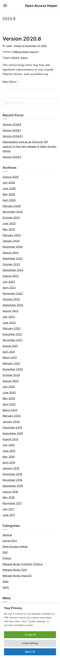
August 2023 (11, 275)
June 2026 (9, 188)
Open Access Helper (41, 6)
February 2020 (12, 415)
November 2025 (13, 211)
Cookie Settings (30, 643)
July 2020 (9, 386)
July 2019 (8, 444)
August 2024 (11, 252)
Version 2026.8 (12, 124)
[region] (30, 630)
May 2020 (9, 398)
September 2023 (13, 270)
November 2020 (13, 369)
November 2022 (13, 293)
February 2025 (12, 235)
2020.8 (15, 57)
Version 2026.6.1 (13, 136)
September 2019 (13, 433)
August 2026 (11, 176)
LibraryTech (10, 540)
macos (24, 57)
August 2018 (10, 491)
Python (7, 558)
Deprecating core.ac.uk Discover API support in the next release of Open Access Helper (29, 146)
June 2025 (9, 223)
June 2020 (9, 392)
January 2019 (11, 468)
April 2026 (9, 200)
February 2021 (11, 363)
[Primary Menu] (5, 5)
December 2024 (13, 246)
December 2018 (12, 474)
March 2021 (10, 357)
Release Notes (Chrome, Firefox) (23, 564)
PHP (5, 552)
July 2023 (9, 281)
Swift (6, 587)
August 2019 (10, 439)
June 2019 (9, 450)
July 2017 (8, 509)
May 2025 (9, 229)
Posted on (30, 45)
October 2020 (11, 375)
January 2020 (11, 421)
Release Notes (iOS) (15, 569)
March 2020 (10, 410)
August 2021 (10, 345)
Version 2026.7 (12, 130)
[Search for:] (30, 103)
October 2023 (11, 264)
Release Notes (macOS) (26, 51)
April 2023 (9, 287)
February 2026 (12, 206)
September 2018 (13, 485)
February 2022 (12, 328)
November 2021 (12, 340)
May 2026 (9, 194)
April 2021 (9, 351)
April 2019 (9, 462)
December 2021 (12, 334)
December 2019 (12, 427)
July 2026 (9, 182)
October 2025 (11, 217)
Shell (5, 581)
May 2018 (9, 497)
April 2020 (9, 404)
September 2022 (13, 305)
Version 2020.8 (22, 39)
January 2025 (11, 240)
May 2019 (9, 456)
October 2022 (11, 299)
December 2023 (13, 258)
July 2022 (9, 316)
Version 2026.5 (12, 156)
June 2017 (9, 515)
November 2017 (12, 503)
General (7, 534)
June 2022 (9, 322)
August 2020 (11, 380)
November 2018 (12, 479)
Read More (9, 81)
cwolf (9, 45)
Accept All (30, 634)
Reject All (30, 651)
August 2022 (11, 310)
